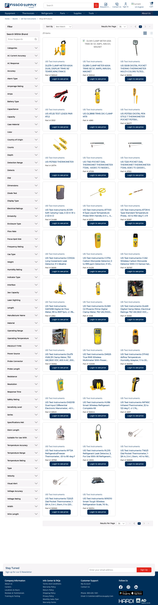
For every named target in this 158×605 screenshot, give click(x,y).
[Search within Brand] (35, 39)
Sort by (49, 26)
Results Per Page (108, 26)
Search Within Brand (17, 34)
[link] (131, 26)
